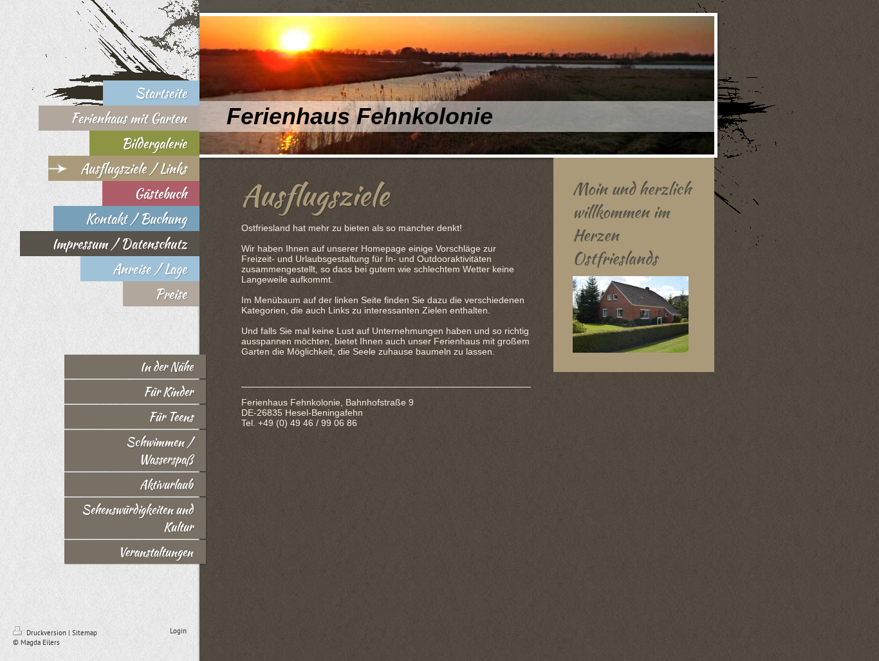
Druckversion (46, 632)
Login (178, 630)
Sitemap (84, 632)
